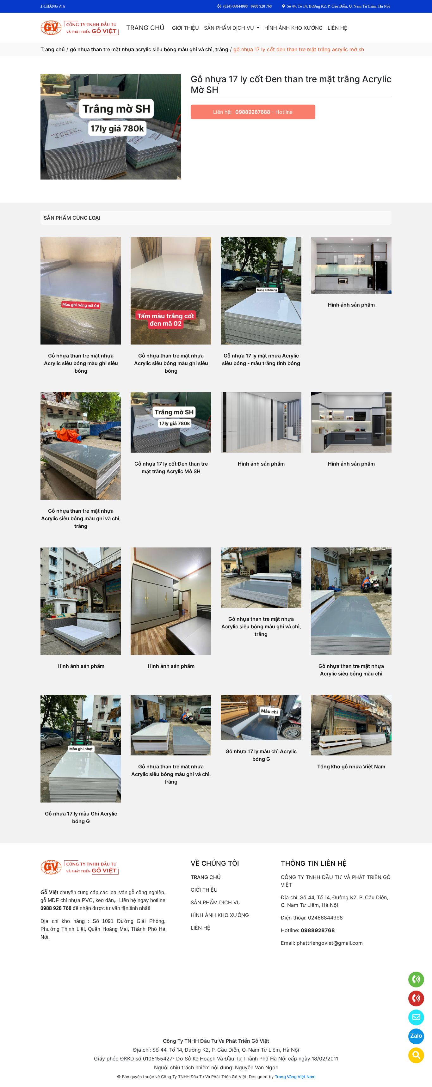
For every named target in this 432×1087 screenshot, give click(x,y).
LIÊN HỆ (337, 28)
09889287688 (252, 112)
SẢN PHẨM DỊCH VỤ (230, 28)
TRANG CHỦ (145, 28)
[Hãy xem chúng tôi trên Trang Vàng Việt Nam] (412, 1055)
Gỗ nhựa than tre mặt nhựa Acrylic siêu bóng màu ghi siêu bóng (81, 363)
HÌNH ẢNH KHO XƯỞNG (293, 28)
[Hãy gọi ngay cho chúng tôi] (412, 998)
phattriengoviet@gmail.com (330, 943)
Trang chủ (52, 49)
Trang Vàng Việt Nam (295, 1076)
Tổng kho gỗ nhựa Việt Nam (351, 766)
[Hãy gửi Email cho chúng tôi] (412, 1017)
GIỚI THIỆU (185, 28)
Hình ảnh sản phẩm (351, 305)
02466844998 (325, 917)
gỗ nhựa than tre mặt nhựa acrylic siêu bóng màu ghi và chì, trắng (149, 49)
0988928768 (318, 930)
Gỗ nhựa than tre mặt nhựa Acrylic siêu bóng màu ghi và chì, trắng (81, 518)
